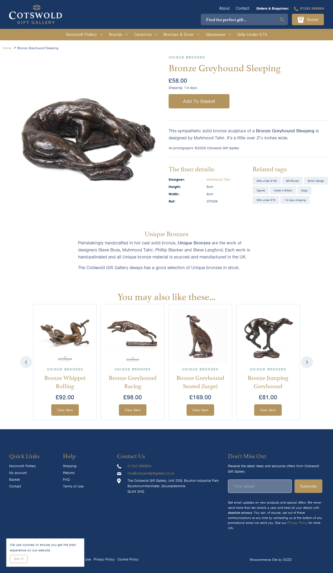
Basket (312, 19)
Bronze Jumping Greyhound (268, 381)
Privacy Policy (297, 522)
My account (18, 473)
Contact (242, 8)
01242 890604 (312, 8)
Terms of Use (73, 486)
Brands (115, 34)
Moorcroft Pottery (81, 34)
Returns (69, 473)
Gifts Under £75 (252, 34)
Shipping (69, 466)
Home (7, 48)
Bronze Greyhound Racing (133, 381)
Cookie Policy (127, 559)
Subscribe (308, 486)
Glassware (215, 34)
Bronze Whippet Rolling (65, 381)
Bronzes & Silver (178, 34)
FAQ (66, 479)
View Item (65, 410)
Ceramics (143, 34)
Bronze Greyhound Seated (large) (200, 381)
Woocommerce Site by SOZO (271, 559)
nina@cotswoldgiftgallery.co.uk (150, 473)
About (224, 8)
